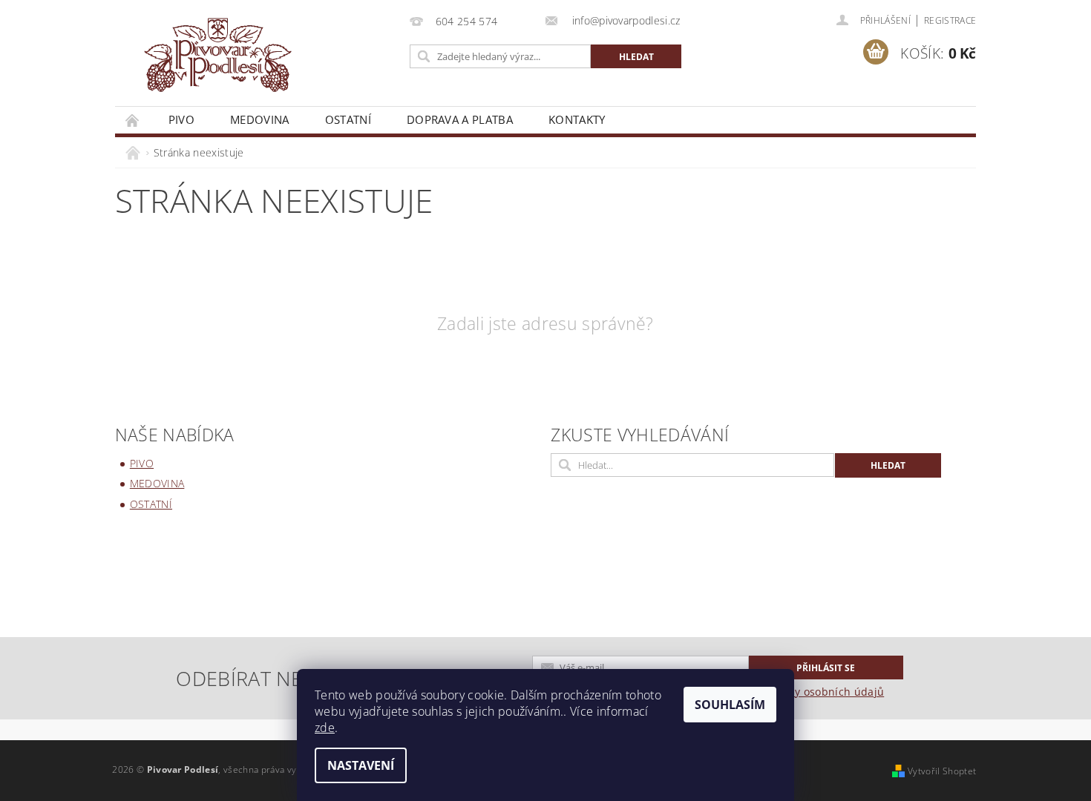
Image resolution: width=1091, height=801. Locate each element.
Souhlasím (730, 704)
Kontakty (577, 119)
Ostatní (348, 119)
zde (325, 727)
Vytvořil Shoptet (942, 771)
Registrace (950, 20)
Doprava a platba (460, 119)
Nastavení (360, 765)
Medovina (259, 119)
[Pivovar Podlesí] (217, 60)
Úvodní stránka (133, 120)
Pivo (181, 119)
